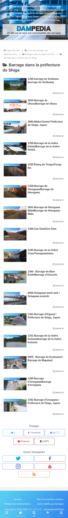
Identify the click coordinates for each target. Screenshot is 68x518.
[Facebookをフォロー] (49, 458)
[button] (44, 441)
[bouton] (61, 426)
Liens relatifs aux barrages (50, 504)
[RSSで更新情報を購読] (34, 474)
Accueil (17, 499)
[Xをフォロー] (18, 458)
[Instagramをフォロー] (18, 466)
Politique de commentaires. (17, 504)
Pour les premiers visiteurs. (50, 499)
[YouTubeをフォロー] (49, 466)
